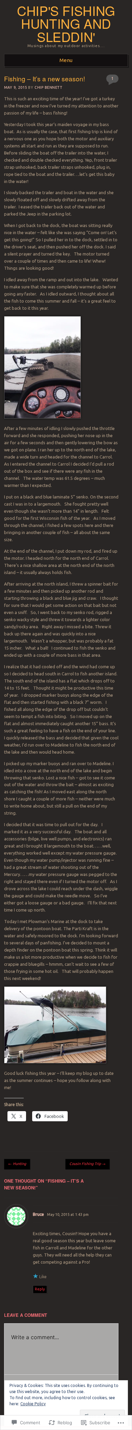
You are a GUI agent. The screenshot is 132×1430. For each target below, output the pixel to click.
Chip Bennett (49, 87)
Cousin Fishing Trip (87, 1164)
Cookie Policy (33, 1404)
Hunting (17, 1164)
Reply (40, 1289)
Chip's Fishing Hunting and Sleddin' (66, 23)
